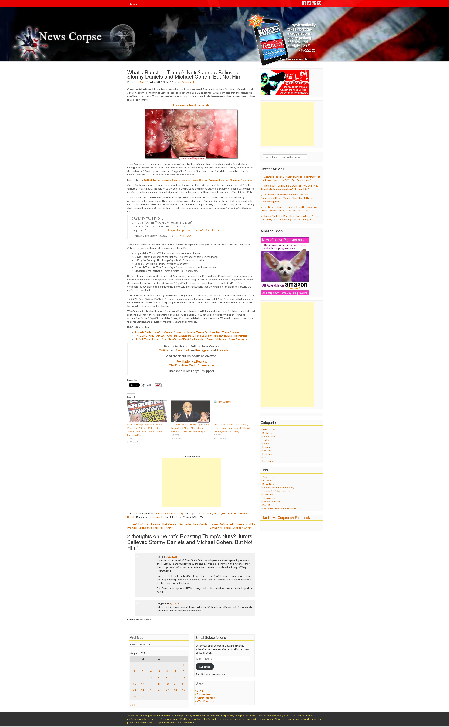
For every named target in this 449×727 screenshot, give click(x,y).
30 (134, 696)
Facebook (183, 350)
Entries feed (204, 694)
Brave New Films (271, 483)
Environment (269, 453)
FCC (264, 457)
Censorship (268, 436)
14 (175, 677)
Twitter (164, 350)
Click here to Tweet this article (191, 104)
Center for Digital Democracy (278, 487)
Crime (265, 443)
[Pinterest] (319, 4)
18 (150, 683)
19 (159, 683)
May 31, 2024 (185, 236)
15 (183, 677)
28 (175, 690)
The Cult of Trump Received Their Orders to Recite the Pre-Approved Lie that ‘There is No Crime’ (195, 179)
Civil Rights (268, 439)
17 (142, 683)
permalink (157, 516)
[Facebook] (304, 4)
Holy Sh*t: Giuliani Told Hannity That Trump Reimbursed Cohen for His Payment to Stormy (233, 428)
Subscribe (204, 666)
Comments (189, 81)
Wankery (178, 513)
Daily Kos (267, 504)
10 (142, 677)
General (159, 513)
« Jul (132, 705)
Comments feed (206, 697)
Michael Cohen (230, 513)
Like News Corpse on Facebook (285, 517)
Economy (267, 446)
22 (183, 683)
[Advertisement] (191, 482)
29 (183, 690)
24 (142, 690)
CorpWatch (268, 497)
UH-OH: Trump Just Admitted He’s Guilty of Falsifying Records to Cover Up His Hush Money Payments (191, 339)
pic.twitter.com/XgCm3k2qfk (200, 230)
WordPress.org (205, 701)
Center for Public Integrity (276, 490)
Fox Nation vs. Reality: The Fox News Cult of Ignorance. (192, 363)
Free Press (268, 460)
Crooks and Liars (271, 501)
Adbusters (268, 476)
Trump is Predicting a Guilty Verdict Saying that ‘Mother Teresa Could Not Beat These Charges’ (187, 332)
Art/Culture (268, 429)
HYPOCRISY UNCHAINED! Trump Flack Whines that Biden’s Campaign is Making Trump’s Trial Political (191, 335)
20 (167, 683)
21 (175, 683)
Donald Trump (204, 513)
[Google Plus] (314, 4)
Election (266, 450)
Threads (222, 350)
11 (150, 677)
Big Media (267, 432)
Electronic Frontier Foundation (279, 508)
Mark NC (143, 81)
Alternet (267, 480)
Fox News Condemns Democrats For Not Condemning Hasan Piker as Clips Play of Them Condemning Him (286, 198)
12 (159, 677)
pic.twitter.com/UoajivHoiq (164, 230)
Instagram (203, 350)
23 (134, 690)
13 (167, 677)
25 (150, 690)
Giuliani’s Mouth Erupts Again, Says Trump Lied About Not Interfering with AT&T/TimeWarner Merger (190, 428)
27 (167, 690)
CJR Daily (267, 494)
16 (134, 683)
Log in (200, 690)
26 (159, 690)
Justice (169, 513)
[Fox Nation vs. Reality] (282, 39)
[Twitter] (309, 4)
